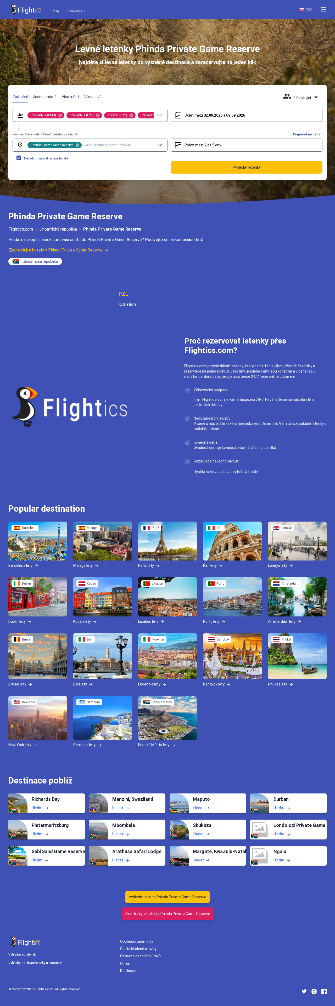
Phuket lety (277, 684)
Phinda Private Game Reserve (112, 229)
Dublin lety (17, 621)
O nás (125, 963)
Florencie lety (149, 684)
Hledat (37, 807)
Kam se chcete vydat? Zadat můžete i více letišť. (45, 134)
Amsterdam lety (281, 621)
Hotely (55, 11)
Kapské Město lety (153, 745)
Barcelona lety (20, 565)
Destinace (128, 971)
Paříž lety (146, 565)
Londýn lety (277, 565)
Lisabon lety (148, 621)
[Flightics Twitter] (304, 991)
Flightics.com (20, 229)
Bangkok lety (214, 684)
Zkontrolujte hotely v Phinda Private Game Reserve (55, 250)
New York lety (19, 745)
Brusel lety (17, 684)
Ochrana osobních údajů (140, 956)
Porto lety (211, 621)
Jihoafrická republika (58, 229)
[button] (323, 9)
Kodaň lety (82, 621)
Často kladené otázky (138, 949)
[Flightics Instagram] (314, 991)
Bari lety (80, 684)
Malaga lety (83, 565)
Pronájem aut (76, 11)
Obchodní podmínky (136, 941)
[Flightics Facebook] (324, 991)
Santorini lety (84, 745)
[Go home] (25, 942)
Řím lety (210, 565)
